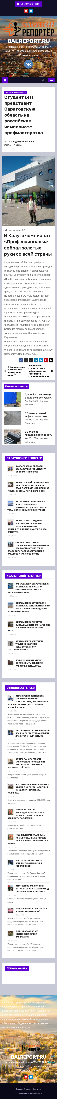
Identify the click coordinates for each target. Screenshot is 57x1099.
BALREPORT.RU (28, 41)
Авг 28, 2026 (31, 419)
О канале (28, 1089)
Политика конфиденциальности (28, 1093)
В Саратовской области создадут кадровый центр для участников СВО (30, 469)
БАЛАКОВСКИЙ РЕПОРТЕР (16, 92)
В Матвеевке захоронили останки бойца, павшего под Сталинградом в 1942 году (32, 889)
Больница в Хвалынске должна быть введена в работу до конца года (29, 663)
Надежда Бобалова (23, 141)
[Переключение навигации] (37, 80)
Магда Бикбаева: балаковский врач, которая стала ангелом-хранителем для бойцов (32, 733)
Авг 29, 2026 (31, 401)
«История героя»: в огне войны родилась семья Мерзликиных (29, 863)
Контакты (37, 1089)
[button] (43, 80)
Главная (19, 1089)
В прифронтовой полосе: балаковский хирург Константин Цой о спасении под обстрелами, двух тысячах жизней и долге (27, 701)
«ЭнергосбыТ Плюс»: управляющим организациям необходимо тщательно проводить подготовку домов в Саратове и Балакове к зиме (28, 548)
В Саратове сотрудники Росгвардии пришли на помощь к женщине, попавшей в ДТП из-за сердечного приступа (27, 526)
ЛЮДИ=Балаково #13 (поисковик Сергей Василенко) (26, 934)
